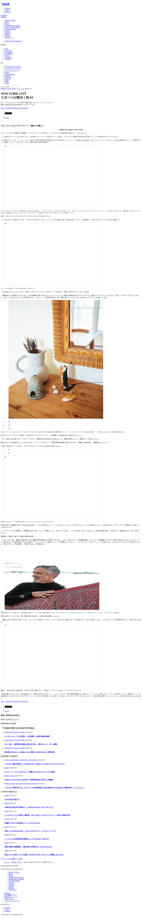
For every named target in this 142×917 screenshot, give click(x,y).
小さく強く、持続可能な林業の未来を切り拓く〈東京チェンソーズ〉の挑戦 (31, 744)
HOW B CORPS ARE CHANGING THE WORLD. (21, 760)
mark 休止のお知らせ (12, 799)
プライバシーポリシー (12, 901)
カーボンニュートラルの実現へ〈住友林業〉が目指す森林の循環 (27, 736)
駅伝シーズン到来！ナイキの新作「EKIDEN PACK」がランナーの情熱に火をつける (34, 854)
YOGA (7, 55)
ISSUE (7, 22)
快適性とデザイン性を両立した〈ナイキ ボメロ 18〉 (23, 823)
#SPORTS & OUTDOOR (13, 67)
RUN (6, 48)
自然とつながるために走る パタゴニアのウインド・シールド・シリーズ (30, 831)
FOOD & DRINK (10, 29)
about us (7, 893)
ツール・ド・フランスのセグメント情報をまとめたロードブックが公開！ (30, 772)
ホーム (7, 862)
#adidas (7, 83)
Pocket (7, 118)
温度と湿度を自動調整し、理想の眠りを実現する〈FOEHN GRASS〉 (29, 847)
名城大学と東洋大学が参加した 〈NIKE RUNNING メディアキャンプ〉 (29, 807)
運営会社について (11, 897)
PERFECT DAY (6, 89)
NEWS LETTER (10, 20)
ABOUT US (9, 38)
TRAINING (8, 57)
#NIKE (7, 72)
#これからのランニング (13, 68)
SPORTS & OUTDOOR (12, 27)
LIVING (7, 31)
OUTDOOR (8, 52)
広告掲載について (11, 895)
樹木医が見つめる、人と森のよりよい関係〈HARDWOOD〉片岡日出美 (29, 752)
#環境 (7, 81)
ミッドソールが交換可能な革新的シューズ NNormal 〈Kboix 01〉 (27, 839)
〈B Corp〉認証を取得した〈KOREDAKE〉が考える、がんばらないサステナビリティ (35, 764)
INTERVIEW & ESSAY (12, 25)
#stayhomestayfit (10, 74)
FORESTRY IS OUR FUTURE (15, 732)
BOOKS (7, 36)
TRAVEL (8, 32)
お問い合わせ (9, 899)
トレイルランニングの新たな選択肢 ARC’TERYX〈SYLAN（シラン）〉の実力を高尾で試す (38, 815)
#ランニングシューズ (12, 70)
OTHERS (8, 59)
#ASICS (7, 79)
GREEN (7, 34)
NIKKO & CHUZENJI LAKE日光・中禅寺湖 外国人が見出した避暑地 (29, 779)
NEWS (7, 24)
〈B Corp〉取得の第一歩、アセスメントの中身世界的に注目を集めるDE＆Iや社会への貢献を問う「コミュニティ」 (45, 787)
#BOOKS (8, 76)
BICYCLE (8, 50)
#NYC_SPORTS (6, 108)
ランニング (21, 89)
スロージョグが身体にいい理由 (11, 859)
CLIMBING (8, 54)
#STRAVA (8, 78)
